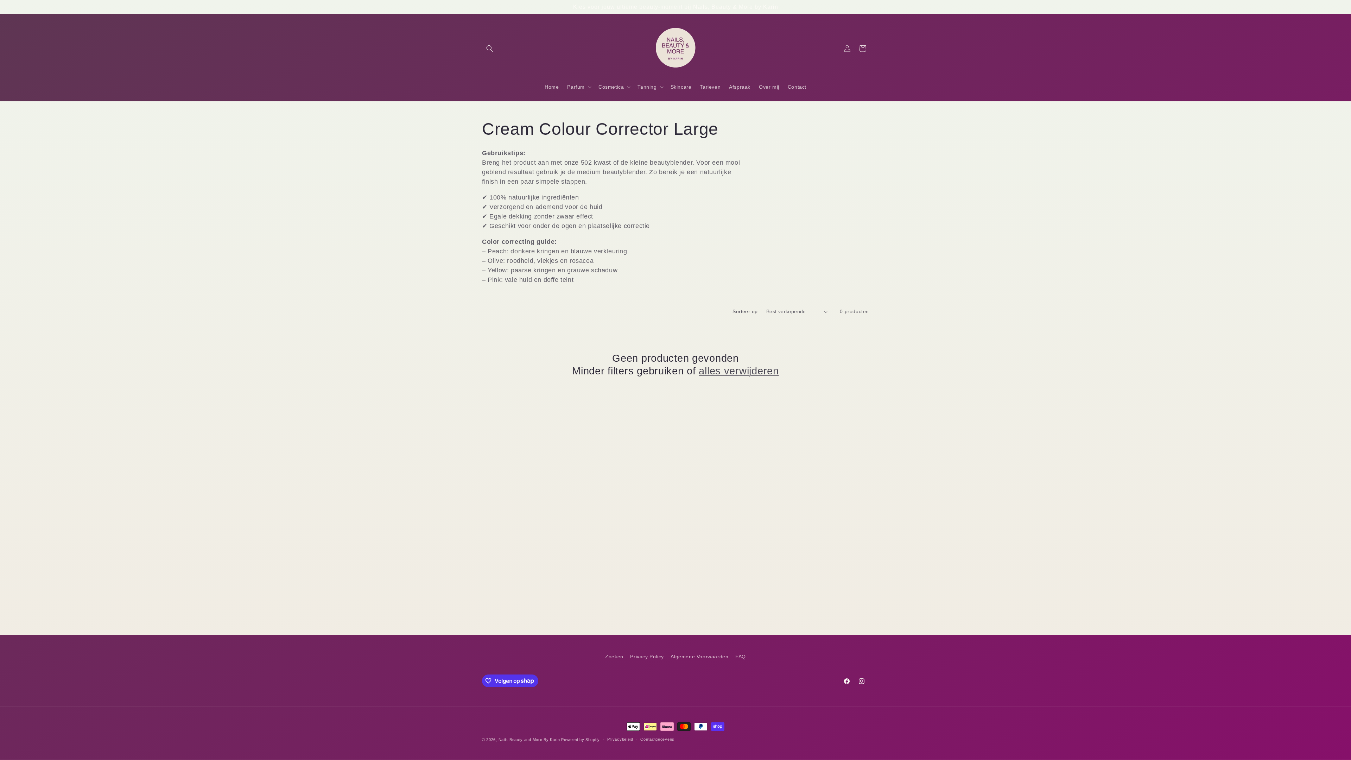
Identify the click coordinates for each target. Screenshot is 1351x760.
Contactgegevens (657, 739)
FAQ (740, 656)
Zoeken (614, 656)
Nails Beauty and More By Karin (529, 739)
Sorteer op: (745, 311)
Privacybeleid (620, 739)
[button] (489, 48)
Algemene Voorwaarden (699, 656)
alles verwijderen (739, 370)
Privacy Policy (647, 656)
